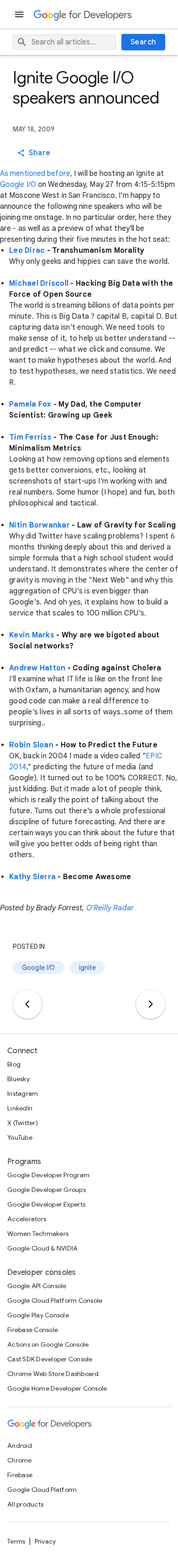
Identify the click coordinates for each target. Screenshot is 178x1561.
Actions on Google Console (48, 1344)
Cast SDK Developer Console (50, 1359)
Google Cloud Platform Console (54, 1300)
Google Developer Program (48, 1175)
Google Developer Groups (46, 1190)
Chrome (19, 1460)
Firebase (19, 1475)
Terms (16, 1541)
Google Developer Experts (46, 1204)
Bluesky (18, 1079)
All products (25, 1504)
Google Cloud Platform (42, 1489)
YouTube (19, 1137)
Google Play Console (38, 1315)
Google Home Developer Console (57, 1388)
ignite (87, 967)
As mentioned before (35, 173)
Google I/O (18, 184)
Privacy (45, 1541)
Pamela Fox (30, 404)
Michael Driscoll (38, 283)
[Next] (150, 1004)
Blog (14, 1064)
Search (144, 42)
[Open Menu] (20, 14)
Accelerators (26, 1219)
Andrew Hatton (37, 668)
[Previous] (27, 1004)
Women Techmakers (37, 1233)
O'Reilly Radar (110, 908)
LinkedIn (19, 1108)
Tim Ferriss (30, 437)
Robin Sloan (31, 745)
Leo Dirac (27, 250)
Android (19, 1445)
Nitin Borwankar (39, 525)
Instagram (22, 1093)
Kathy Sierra (32, 876)
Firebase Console (32, 1330)
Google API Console (37, 1286)
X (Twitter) (22, 1123)
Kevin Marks (31, 635)
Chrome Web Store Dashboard (53, 1374)
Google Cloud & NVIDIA (42, 1248)
